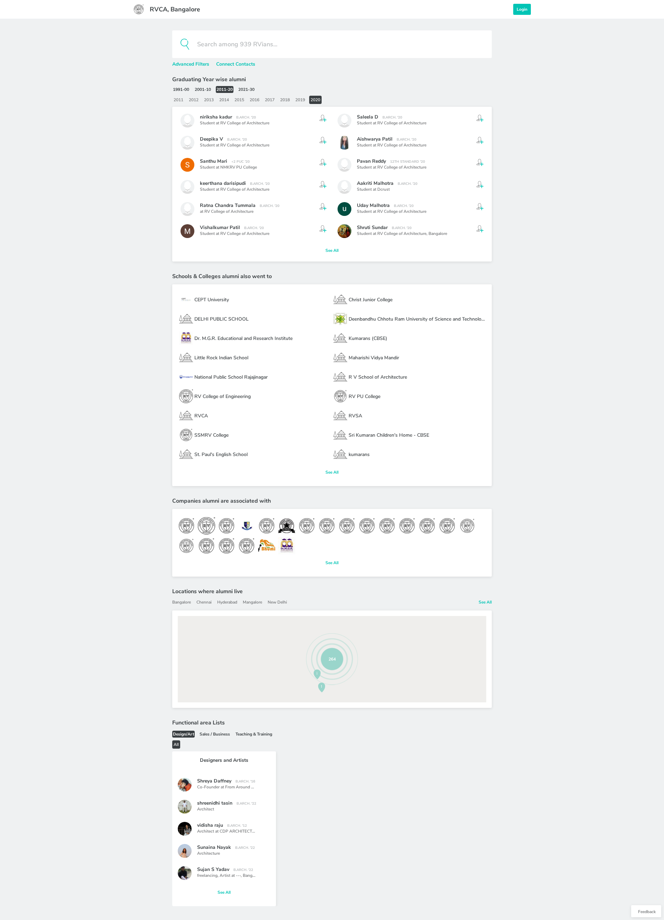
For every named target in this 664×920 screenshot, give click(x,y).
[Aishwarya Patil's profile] (344, 143)
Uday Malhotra (373, 205)
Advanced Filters (191, 64)
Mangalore (252, 602)
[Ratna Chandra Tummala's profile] (187, 209)
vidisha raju (210, 825)
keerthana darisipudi (223, 183)
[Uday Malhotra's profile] (344, 209)
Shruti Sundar (372, 227)
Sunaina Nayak (214, 847)
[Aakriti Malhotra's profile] (344, 187)
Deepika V (211, 139)
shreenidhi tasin (214, 803)
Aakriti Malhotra (375, 183)
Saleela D (367, 117)
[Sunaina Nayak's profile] (185, 851)
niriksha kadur (216, 117)
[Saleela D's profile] (344, 120)
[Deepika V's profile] (187, 143)
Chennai (204, 602)
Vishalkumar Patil (220, 227)
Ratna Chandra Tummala (228, 205)
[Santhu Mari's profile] (187, 165)
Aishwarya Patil (375, 139)
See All (332, 250)
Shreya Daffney (214, 781)
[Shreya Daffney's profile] (185, 784)
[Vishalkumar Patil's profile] (187, 231)
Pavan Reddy (371, 161)
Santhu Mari (213, 161)
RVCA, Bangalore (175, 9)
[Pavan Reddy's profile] (344, 165)
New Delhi (277, 602)
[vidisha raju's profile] (185, 829)
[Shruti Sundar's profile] (344, 231)
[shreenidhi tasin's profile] (185, 807)
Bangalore (437, 233)
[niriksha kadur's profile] (187, 120)
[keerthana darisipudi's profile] (187, 187)
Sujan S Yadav (213, 869)
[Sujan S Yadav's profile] (185, 873)
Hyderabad (227, 602)
